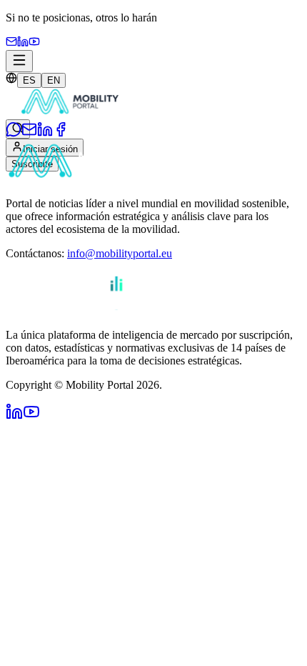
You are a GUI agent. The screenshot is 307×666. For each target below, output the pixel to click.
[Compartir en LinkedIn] (45, 133)
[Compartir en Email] (29, 133)
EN (53, 80)
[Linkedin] (23, 43)
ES (29, 80)
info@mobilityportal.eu (119, 253)
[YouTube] (34, 43)
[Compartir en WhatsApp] (13, 133)
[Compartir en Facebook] (61, 133)
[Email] (11, 43)
